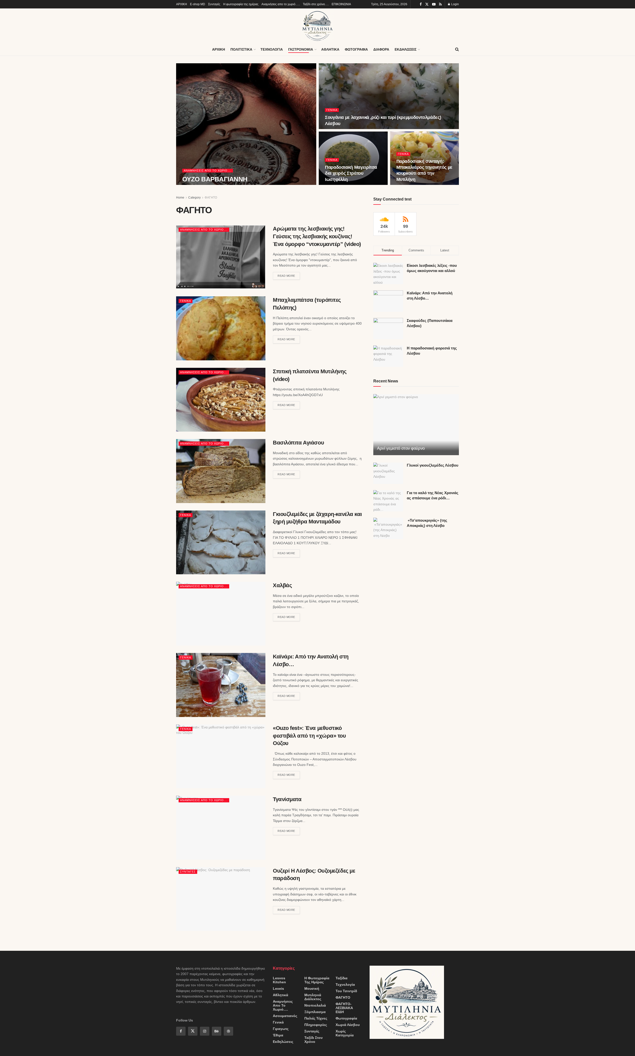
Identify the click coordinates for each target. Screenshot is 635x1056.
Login (454, 4)
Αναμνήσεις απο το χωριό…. (283, 1005)
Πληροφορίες (315, 1025)
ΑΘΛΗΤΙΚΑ (330, 49)
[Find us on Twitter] (427, 4)
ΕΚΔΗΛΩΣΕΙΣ (405, 49)
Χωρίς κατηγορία (345, 1033)
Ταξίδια (342, 978)
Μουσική (311, 988)
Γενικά (331, 109)
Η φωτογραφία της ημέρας (240, 4)
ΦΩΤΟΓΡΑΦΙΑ (356, 49)
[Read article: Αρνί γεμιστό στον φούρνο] (416, 424)
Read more (289, 274)
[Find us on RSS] (440, 4)
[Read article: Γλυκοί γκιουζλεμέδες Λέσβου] (388, 473)
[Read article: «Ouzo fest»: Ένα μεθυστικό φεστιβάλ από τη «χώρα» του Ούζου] (220, 756)
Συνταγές (214, 4)
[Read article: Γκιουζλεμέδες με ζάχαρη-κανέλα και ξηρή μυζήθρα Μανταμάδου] (220, 542)
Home (180, 197)
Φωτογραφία (346, 1018)
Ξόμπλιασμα (315, 1012)
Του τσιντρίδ (346, 991)
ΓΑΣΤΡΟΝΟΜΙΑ (300, 49)
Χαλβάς (282, 585)
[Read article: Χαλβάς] (220, 614)
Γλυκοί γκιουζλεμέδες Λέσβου (432, 465)
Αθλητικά (280, 995)
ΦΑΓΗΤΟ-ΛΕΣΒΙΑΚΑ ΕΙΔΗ (344, 1008)
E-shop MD (197, 4)
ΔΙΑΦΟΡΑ (381, 49)
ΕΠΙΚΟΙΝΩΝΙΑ (341, 4)
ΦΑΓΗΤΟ (211, 197)
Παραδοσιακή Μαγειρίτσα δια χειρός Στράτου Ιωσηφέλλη (351, 173)
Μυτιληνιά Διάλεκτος (312, 997)
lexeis (278, 988)
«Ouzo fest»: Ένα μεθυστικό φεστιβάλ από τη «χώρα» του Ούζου (309, 736)
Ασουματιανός (285, 1016)
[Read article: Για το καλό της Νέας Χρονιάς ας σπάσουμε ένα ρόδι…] (388, 500)
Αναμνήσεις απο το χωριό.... (207, 170)
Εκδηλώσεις (283, 1042)
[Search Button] (457, 49)
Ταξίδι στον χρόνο (313, 1040)
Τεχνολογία (345, 985)
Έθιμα (278, 1035)
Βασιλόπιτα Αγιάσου (298, 443)
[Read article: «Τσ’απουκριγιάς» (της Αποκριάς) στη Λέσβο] (388, 528)
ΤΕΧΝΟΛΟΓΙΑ (271, 49)
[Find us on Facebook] (421, 4)
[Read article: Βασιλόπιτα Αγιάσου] (220, 471)
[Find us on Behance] (216, 1031)
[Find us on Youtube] (434, 4)
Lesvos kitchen (279, 980)
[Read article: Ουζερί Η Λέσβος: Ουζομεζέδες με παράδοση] (220, 899)
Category (194, 197)
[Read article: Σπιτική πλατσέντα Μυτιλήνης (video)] (220, 400)
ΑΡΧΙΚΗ (181, 4)
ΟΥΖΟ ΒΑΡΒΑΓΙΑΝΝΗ (215, 179)
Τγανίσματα (287, 799)
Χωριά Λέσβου (348, 1025)
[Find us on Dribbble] (228, 1031)
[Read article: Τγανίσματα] (220, 827)
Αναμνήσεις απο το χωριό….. (280, 4)
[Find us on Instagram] (204, 1031)
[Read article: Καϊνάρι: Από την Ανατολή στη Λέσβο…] (220, 685)
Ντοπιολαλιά (315, 1005)
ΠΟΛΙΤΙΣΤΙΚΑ (241, 49)
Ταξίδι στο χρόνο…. (316, 4)
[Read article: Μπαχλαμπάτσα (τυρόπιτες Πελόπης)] (220, 328)
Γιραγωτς (280, 1029)
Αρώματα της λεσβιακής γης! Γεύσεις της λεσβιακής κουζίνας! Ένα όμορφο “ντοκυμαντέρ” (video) (317, 236)
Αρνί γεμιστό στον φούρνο (401, 448)
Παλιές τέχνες (315, 1018)
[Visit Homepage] (317, 26)
